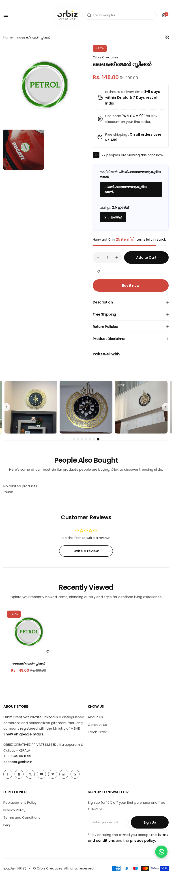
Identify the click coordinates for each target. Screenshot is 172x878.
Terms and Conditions (21, 817)
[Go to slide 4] (86, 439)
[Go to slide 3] (82, 439)
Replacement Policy (20, 802)
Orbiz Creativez (105, 57)
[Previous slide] (6, 407)
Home (8, 37)
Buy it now (130, 285)
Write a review (86, 551)
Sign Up (149, 822)
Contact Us (97, 724)
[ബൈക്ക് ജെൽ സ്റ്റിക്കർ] (28, 632)
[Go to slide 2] (78, 439)
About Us (95, 717)
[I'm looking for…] (89, 15)
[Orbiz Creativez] (67, 15)
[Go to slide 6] (94, 439)
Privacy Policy (14, 810)
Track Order (97, 732)
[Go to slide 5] (90, 439)
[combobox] (120, 15)
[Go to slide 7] (98, 439)
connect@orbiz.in (17, 761)
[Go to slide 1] (74, 439)
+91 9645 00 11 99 (17, 756)
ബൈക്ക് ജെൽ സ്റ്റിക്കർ (28, 663)
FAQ (6, 825)
